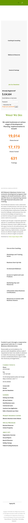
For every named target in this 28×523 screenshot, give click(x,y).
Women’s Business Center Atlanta (12, 418)
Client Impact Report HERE (15, 236)
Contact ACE (6, 386)
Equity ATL (12, 503)
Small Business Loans (8, 403)
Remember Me (7, 105)
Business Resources (8, 425)
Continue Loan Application (10, 408)
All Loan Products (7, 400)
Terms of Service (7, 519)
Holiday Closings (7, 443)
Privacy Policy (15, 519)
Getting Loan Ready (8, 397)
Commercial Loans (8, 405)
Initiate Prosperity (8, 428)
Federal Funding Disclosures (10, 445)
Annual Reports (7, 437)
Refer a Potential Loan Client (10, 411)
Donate (5, 388)
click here (9, 379)
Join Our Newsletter (14, 84)
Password (5, 102)
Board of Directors (8, 440)
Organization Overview (9, 435)
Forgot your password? (8, 106)
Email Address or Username (9, 98)
